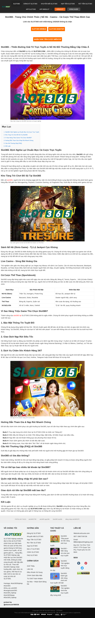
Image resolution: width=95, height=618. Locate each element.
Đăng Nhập (73, 9)
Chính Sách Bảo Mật (34, 575)
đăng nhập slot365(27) (72, 519)
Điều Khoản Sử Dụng (34, 572)
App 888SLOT (44, 9)
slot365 (10, 180)
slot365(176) (32, 519)
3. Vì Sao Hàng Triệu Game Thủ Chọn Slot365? (18, 137)
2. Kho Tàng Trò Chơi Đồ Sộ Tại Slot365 (16, 135)
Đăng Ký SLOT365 (30, 4)
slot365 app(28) (45, 519)
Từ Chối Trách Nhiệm (35, 578)
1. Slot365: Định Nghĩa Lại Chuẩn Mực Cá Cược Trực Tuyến (21, 132)
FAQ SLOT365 (32, 555)
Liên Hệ (30, 569)
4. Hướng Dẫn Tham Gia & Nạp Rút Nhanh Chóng (18, 140)
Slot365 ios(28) (57, 519)
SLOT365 (16, 4)
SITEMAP (59, 610)
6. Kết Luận (7, 146)
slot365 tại (17, 315)
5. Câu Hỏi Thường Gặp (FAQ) (13, 143)
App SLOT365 (31, 9)
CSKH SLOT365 (33, 552)
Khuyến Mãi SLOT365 (49, 4)
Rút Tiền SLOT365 (85, 4)
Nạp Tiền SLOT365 (68, 4)
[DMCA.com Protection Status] (83, 573)
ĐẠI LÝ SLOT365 (33, 549)
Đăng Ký (60, 9)
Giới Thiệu (31, 566)
